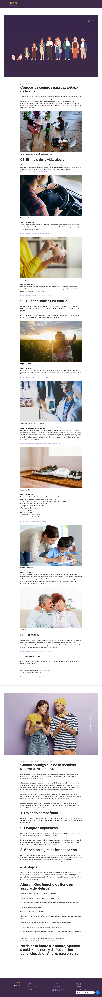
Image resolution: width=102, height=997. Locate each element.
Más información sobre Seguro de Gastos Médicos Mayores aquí (40, 444)
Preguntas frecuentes (81, 989)
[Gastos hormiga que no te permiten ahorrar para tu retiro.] (51, 754)
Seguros (41, 677)
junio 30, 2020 (24, 84)
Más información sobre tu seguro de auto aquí (34, 233)
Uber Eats (23, 875)
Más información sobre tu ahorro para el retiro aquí (36, 295)
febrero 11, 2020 (25, 761)
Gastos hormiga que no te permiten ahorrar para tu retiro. (48, 767)
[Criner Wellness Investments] (13, 4)
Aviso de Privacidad (80, 992)
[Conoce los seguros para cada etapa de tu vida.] (51, 77)
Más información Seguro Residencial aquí (33, 521)
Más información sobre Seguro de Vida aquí (34, 377)
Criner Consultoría (44, 670)
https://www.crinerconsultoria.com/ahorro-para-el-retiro (37, 940)
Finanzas (41, 959)
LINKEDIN (78, 986)
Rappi (78, 872)
